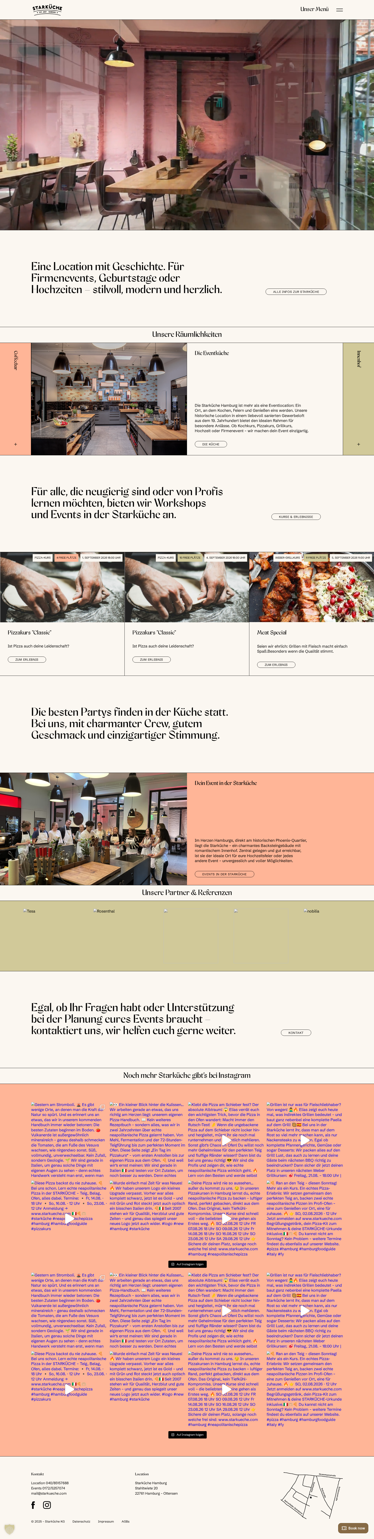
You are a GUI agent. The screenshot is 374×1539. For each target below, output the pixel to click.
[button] (339, 10)
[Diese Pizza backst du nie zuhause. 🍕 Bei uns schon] (69, 1219)
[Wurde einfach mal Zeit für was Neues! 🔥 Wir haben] (148, 1219)
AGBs (125, 1521)
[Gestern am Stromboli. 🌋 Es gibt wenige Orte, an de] (69, 1140)
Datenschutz (81, 1521)
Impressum (106, 1521)
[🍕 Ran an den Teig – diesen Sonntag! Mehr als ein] (305, 1219)
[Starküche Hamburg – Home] (47, 10)
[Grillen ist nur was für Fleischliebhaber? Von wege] (305, 1140)
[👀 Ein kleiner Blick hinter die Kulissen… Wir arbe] (148, 1140)
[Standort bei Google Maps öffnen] (311, 1496)
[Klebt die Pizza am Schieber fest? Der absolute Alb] (226, 1140)
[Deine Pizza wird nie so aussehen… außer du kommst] (226, 1219)
